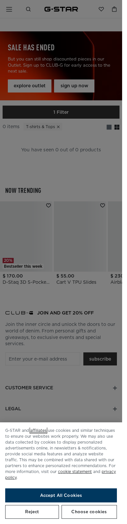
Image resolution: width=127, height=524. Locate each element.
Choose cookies (89, 511)
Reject (32, 511)
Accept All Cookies (61, 495)
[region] (61, 473)
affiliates (38, 430)
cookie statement (75, 471)
